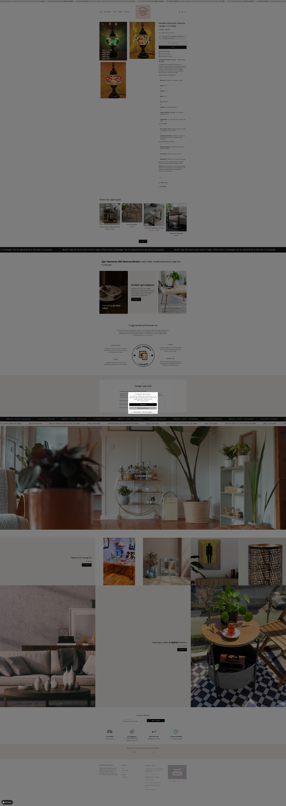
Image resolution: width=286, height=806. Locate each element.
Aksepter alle (143, 404)
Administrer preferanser (143, 408)
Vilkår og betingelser (147, 412)
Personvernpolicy (137, 412)
